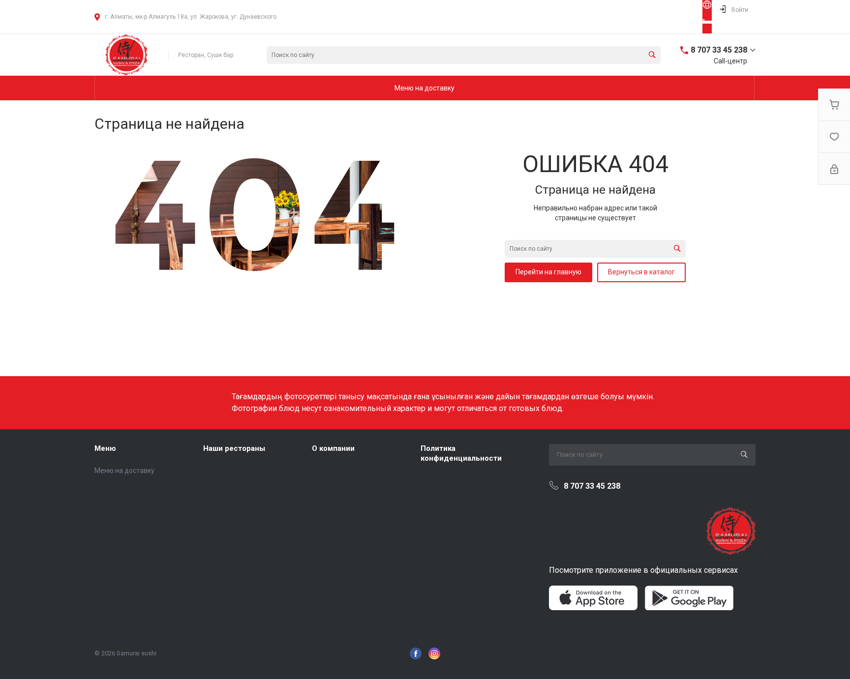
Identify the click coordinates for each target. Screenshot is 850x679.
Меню (105, 448)
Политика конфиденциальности (461, 453)
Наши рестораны (234, 448)
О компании (333, 448)
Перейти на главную (548, 272)
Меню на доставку (124, 470)
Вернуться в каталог (641, 272)
